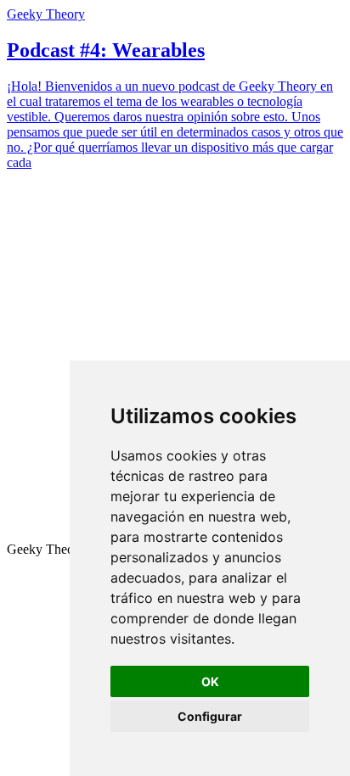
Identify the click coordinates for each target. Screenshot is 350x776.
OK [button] (210, 681)
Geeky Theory (46, 14)
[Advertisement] (175, 358)
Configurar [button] (210, 716)
